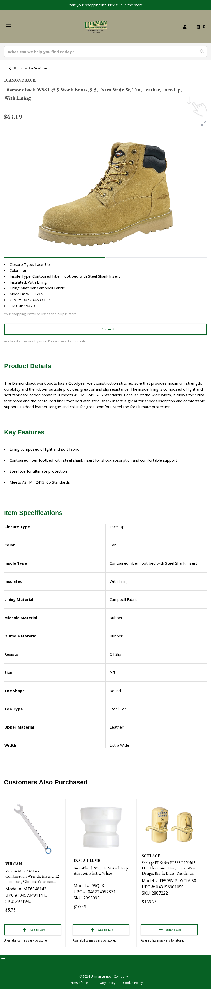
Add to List (109, 329)
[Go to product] (32, 829)
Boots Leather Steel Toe (30, 68)
